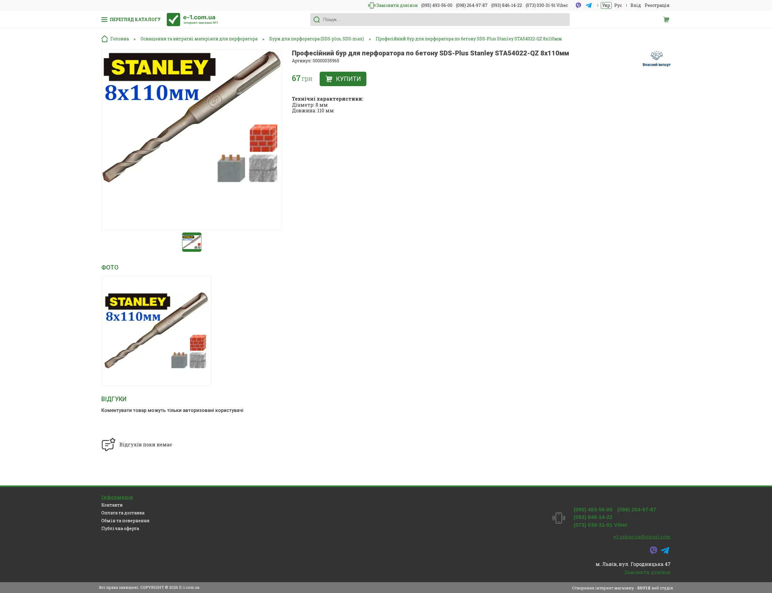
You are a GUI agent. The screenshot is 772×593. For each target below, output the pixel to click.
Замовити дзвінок (397, 5)
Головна (119, 39)
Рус (618, 5)
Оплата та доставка (122, 513)
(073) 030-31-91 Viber (547, 5)
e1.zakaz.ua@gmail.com (642, 536)
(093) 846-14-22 (506, 5)
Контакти (112, 505)
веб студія (662, 588)
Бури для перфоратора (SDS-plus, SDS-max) (316, 39)
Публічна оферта (120, 528)
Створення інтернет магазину (603, 588)
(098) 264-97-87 (472, 5)
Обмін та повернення (125, 520)
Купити (348, 79)
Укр (606, 5)
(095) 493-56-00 (436, 5)
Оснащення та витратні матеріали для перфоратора (199, 39)
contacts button (371, 5)
